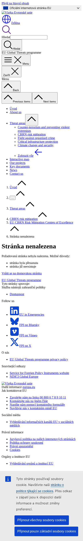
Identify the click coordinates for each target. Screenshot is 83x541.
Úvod (13, 108)
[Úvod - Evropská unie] (17, 12)
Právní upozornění (21, 446)
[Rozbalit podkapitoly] (31, 119)
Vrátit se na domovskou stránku (22, 273)
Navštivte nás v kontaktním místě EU (33, 408)
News (13, 170)
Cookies (15, 450)
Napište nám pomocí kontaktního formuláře (37, 404)
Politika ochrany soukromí (26, 442)
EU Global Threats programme (21, 280)
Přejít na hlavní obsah (15, 3)
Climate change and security (36, 145)
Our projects (17, 163)
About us (15, 112)
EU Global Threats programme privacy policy (39, 359)
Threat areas (17, 123)
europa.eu (29, 387)
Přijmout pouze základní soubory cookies (46, 531)
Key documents (20, 166)
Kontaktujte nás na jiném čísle (29, 401)
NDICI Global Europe (24, 376)
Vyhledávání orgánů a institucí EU (31, 463)
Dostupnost (17, 294)
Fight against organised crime (36, 138)
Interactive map (19, 159)
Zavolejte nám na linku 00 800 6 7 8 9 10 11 (38, 397)
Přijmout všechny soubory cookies (41, 520)
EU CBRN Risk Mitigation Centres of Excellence (41, 222)
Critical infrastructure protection (38, 141)
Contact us (16, 173)
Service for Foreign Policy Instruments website (39, 373)
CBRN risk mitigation (32, 134)
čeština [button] (15, 23)
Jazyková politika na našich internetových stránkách (43, 439)
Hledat (6, 37)
